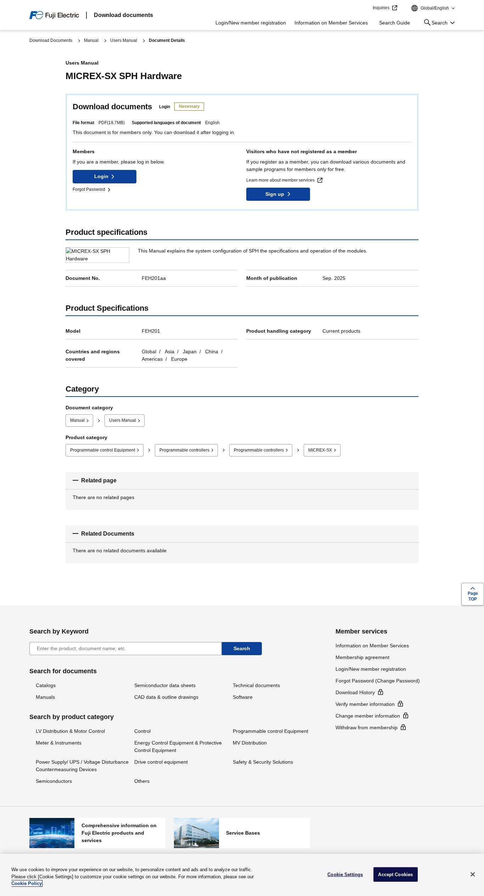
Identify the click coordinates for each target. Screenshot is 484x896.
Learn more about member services (280, 180)
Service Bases (242, 833)
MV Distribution (250, 743)
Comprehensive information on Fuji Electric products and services (97, 833)
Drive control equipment (161, 762)
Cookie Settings (345, 874)
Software (243, 697)
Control (142, 731)
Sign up (274, 194)
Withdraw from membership (367, 727)
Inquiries (381, 7)
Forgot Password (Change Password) (378, 681)
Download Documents (50, 40)
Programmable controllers (184, 450)
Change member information (368, 716)
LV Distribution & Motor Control (70, 731)
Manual (91, 40)
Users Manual (123, 40)
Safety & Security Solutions (263, 762)
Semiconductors (54, 781)
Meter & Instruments (58, 743)
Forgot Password (89, 189)
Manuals (45, 697)
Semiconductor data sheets (165, 685)
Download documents (123, 15)
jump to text (365, 8)
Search (434, 24)
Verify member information (365, 704)
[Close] (472, 874)
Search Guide (394, 23)
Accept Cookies (395, 874)
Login (101, 176)
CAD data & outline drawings (166, 697)
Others (142, 781)
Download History (355, 692)
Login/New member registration (250, 23)
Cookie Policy (26, 883)
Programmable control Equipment (102, 450)
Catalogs (46, 685)
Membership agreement (362, 657)
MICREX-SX (320, 450)
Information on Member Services (331, 23)
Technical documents (256, 685)
